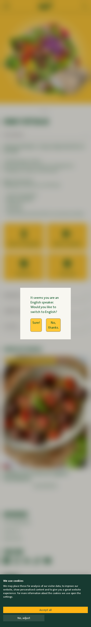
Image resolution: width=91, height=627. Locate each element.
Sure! (36, 322)
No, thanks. (53, 324)
